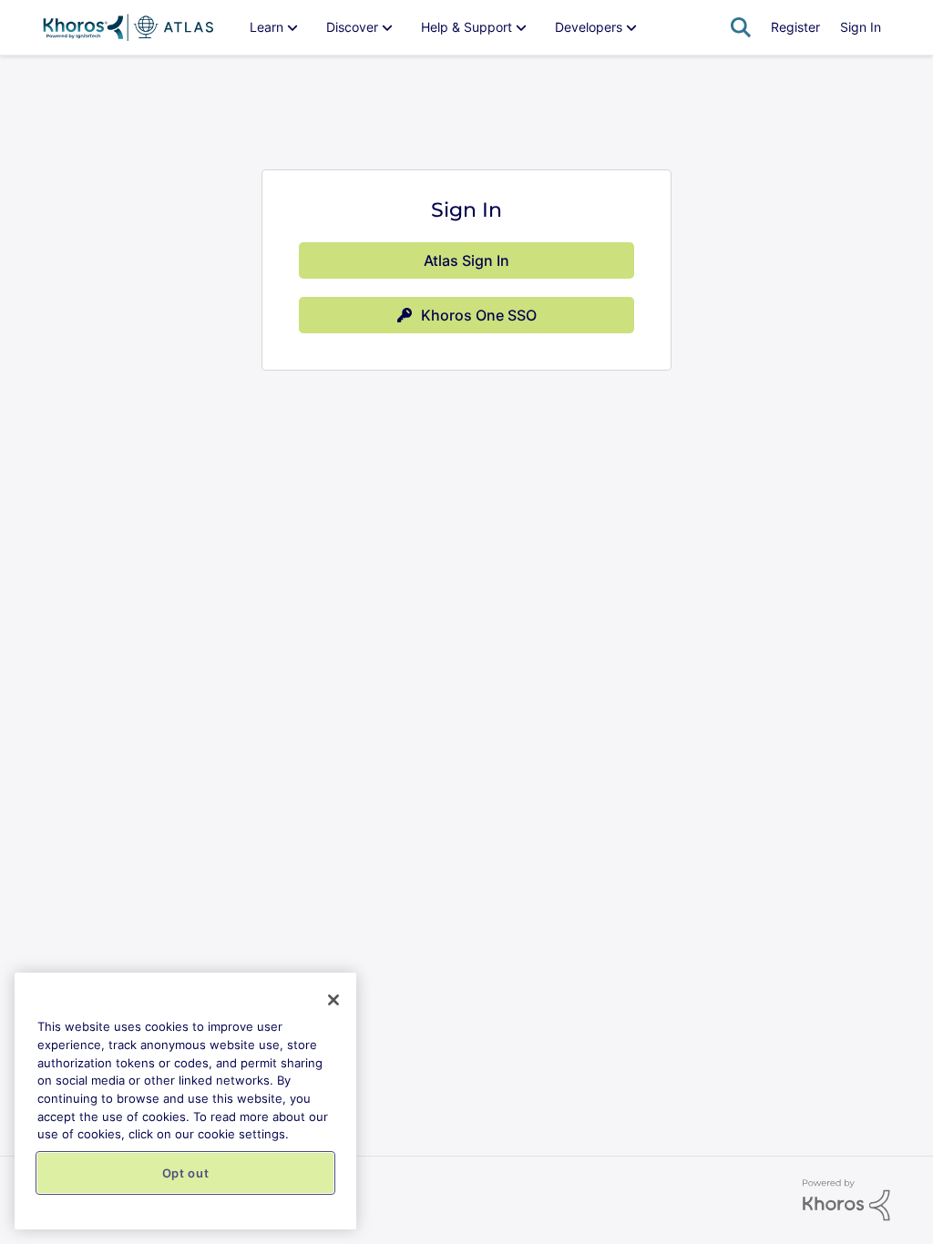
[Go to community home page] (128, 27)
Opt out (186, 1173)
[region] (185, 1101)
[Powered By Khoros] (846, 1200)
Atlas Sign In (466, 260)
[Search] (741, 27)
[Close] (333, 1000)
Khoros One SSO (479, 315)
